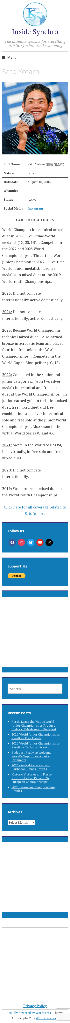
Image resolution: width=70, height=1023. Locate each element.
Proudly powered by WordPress (29, 1013)
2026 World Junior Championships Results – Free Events (35, 736)
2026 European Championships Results (33, 789)
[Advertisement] (35, 636)
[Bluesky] (30, 542)
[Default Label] (40, 542)
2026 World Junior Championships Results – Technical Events (35, 745)
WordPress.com (47, 1018)
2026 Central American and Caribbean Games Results (30, 767)
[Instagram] (21, 542)
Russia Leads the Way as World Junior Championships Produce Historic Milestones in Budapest (33, 725)
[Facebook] (12, 542)
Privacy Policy (35, 1005)
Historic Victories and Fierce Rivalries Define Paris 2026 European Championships (31, 778)
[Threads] (49, 542)
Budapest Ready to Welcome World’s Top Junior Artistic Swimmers (31, 756)
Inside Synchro (35, 31)
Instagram (35, 208)
